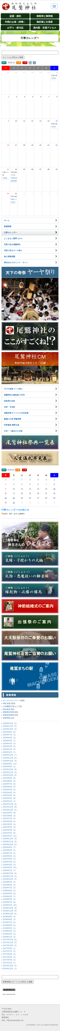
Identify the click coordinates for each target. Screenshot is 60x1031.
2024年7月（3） (10, 735)
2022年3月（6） (10, 795)
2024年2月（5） (10, 749)
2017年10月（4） (10, 945)
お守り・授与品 (15, 27)
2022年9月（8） (10, 778)
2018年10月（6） (10, 914)
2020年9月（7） (10, 847)
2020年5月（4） (10, 859)
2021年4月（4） (10, 827)
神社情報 (6, 703)
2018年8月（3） (10, 919)
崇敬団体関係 (8, 715)
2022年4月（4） (10, 792)
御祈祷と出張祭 (45, 21)
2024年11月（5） (10, 726)
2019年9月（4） (10, 882)
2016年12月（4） (10, 966)
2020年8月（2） (10, 850)
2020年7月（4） (10, 853)
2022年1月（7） (10, 801)
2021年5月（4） (10, 824)
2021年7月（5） (10, 818)
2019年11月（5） (10, 876)
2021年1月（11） (10, 836)
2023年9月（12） (10, 764)
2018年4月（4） (10, 931)
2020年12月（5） (10, 839)
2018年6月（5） (10, 925)
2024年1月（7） (10, 752)
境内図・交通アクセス (44, 27)
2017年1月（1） (10, 963)
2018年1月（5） (10, 937)
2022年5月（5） (10, 790)
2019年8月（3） (10, 885)
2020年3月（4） (10, 865)
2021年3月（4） (10, 830)
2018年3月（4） (10, 934)
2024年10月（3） (10, 729)
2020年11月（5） (10, 841)
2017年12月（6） (10, 940)
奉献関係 (6, 718)
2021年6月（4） (10, 821)
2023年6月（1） (10, 766)
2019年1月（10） (10, 905)
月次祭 (53, 126)
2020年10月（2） (10, 844)
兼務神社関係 (8, 712)
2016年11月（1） (10, 968)
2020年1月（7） (10, 870)
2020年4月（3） (10, 862)
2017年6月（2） (10, 954)
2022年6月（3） (10, 787)
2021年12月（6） (10, 804)
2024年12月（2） (10, 723)
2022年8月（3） (10, 781)
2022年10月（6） (10, 775)
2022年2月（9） (10, 798)
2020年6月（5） (10, 856)
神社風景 (6, 709)
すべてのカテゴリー (11, 700)
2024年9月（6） (10, 732)
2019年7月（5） (10, 888)
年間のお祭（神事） (15, 21)
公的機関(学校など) (11, 706)
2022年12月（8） (10, 769)
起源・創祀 (15, 16)
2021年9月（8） (10, 813)
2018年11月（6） (10, 911)
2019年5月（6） (10, 893)
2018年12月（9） (10, 908)
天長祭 (4, 178)
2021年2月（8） (10, 833)
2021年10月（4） (10, 810)
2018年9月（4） (10, 917)
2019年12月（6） (10, 873)
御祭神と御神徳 (45, 16)
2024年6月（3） (10, 738)
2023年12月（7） (10, 755)
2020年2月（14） (10, 867)
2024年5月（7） (10, 741)
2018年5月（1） (10, 928)
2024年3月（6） (10, 746)
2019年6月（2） (10, 891)
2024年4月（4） (10, 743)
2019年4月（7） (10, 896)
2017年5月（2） (10, 957)
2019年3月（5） (10, 899)
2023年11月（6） (10, 758)
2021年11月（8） (10, 807)
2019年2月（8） (10, 902)
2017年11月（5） (10, 942)
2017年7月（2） (10, 951)
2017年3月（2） (10, 960)
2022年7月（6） (10, 784)
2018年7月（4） (10, 922)
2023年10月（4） (10, 761)
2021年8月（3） (10, 816)
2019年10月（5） (10, 879)
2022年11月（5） (10, 772)
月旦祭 (53, 78)
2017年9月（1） (10, 948)
